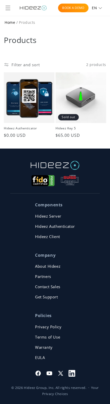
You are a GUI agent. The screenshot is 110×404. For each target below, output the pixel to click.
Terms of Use (47, 337)
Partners (43, 276)
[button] (8, 8)
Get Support (46, 296)
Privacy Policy (48, 326)
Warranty (44, 347)
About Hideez (47, 266)
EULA (40, 357)
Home (10, 22)
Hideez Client (47, 236)
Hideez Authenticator (20, 128)
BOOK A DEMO (73, 8)
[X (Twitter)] (60, 373)
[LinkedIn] (72, 373)
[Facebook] (38, 373)
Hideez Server (48, 216)
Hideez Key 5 (66, 128)
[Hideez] (55, 165)
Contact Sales (47, 286)
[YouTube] (49, 373)
